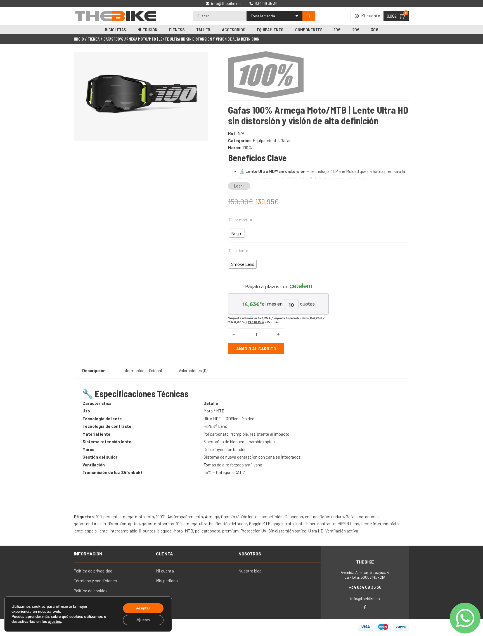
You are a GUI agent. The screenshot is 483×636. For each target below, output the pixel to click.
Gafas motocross (362, 516)
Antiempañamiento (185, 516)
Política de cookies (91, 590)
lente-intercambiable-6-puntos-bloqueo (135, 530)
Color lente (238, 250)
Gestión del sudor (231, 523)
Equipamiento (270, 29)
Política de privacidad (93, 570)
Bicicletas (115, 29)
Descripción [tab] (94, 370)
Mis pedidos (167, 580)
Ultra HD (315, 530)
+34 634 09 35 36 (365, 587)
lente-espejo (85, 530)
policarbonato (207, 530)
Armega (212, 516)
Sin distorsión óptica (287, 530)
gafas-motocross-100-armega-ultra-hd (178, 523)
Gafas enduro (331, 516)
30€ (374, 29)
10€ (337, 29)
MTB (189, 530)
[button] (200, 59)
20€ (355, 29)
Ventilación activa (341, 530)
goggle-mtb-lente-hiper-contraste (304, 523)
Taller (203, 29)
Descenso (294, 516)
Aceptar (143, 608)
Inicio (79, 38)
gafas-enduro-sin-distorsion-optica (107, 523)
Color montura (242, 219)
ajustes (54, 621)
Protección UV (253, 530)
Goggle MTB (260, 523)
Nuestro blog (250, 570)
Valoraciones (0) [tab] (193, 370)
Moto (178, 530)
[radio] (237, 233)
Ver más (273, 322)
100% (247, 147)
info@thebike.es (365, 598)
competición (271, 516)
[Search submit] (308, 16)
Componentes (309, 29)
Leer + (239, 185)
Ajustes (143, 620)
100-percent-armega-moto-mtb (125, 516)
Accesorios (233, 29)
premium (230, 530)
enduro (311, 516)
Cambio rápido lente (239, 516)
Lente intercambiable (381, 523)
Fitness (177, 29)
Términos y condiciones (95, 580)
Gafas (286, 140)
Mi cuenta (165, 570)
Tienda (94, 38)
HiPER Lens (348, 523)
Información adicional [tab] (142, 370)
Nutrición (147, 29)
